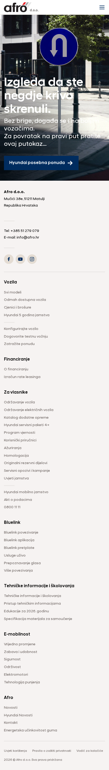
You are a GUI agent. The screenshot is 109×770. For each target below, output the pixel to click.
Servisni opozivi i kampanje (27, 471)
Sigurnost (12, 659)
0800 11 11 (12, 507)
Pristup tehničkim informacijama (32, 604)
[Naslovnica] (21, 7)
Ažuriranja (12, 448)
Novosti (10, 708)
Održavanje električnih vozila (28, 410)
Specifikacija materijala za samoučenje (38, 619)
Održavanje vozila (19, 402)
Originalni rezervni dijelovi (25, 463)
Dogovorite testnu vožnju (26, 337)
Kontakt (11, 723)
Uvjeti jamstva (16, 478)
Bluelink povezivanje (21, 533)
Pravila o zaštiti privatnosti (51, 751)
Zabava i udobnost (20, 652)
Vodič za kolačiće (89, 751)
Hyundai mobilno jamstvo (26, 492)
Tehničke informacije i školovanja (32, 596)
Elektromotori (16, 675)
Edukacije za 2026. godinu (26, 611)
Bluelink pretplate (19, 548)
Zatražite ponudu (19, 344)
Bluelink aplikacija (19, 540)
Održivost (12, 667)
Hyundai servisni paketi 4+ (26, 425)
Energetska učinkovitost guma (30, 730)
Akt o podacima (18, 500)
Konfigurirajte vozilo (21, 329)
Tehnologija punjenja (22, 682)
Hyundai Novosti (18, 715)
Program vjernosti (19, 433)
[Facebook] (8, 259)
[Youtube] (20, 259)
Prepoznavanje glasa (22, 563)
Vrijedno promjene (19, 644)
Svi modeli (12, 293)
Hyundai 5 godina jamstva (26, 315)
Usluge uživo (15, 556)
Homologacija (16, 456)
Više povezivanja (18, 571)
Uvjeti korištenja (15, 751)
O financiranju (16, 369)
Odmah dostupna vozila (25, 300)
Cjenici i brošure (17, 308)
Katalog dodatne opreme (26, 418)
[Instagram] (32, 259)
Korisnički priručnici (20, 440)
